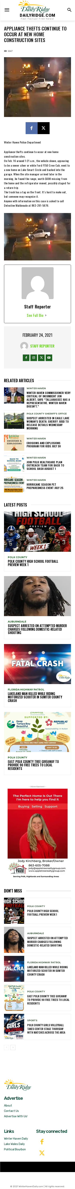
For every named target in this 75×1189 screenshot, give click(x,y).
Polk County (17, 557)
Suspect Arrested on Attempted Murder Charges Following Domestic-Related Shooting (37, 629)
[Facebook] (32, 128)
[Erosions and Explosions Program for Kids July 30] (14, 443)
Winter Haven (36, 388)
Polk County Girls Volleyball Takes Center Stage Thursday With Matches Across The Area (46, 1028)
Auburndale (17, 622)
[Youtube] (49, 357)
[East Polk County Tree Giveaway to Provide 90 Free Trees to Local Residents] (37, 732)
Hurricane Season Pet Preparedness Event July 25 (45, 486)
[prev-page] (6, 1047)
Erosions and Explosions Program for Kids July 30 (44, 444)
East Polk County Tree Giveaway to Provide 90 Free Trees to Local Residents (33, 765)
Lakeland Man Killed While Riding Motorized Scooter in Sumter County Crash (35, 697)
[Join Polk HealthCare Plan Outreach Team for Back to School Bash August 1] (14, 463)
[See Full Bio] (45, 315)
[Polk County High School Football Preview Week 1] (37, 532)
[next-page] (12, 1047)
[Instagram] (33, 357)
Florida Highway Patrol (26, 689)
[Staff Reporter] (25, 346)
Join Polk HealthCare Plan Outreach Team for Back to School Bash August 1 (45, 465)
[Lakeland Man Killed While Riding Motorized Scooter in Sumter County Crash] (37, 664)
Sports (32, 1020)
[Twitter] (42, 1153)
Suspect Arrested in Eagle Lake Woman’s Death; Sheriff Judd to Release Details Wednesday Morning (48, 423)
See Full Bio (35, 315)
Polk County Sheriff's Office (47, 414)
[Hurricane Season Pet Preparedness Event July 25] (14, 484)
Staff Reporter (42, 346)
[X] (44, 128)
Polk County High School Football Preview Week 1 (33, 563)
